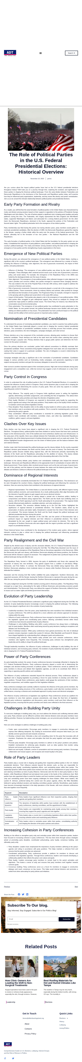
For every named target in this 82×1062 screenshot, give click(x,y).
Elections (48, 1002)
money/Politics (64, 1028)
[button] (40, 53)
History (61, 1021)
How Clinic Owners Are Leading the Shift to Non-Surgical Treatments (18, 983)
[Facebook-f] (5, 1058)
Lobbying (62, 1025)
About (27, 1024)
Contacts (28, 1029)
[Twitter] (13, 1058)
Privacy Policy (30, 1034)
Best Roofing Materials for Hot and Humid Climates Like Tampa (60, 983)
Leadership (10, 1002)
